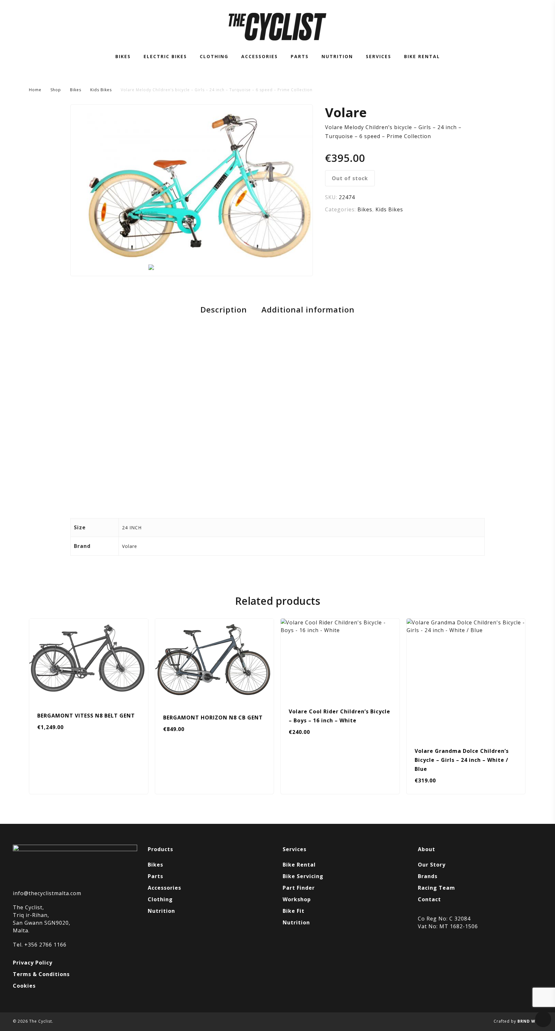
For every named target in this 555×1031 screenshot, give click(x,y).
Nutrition (161, 910)
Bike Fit (293, 910)
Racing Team (436, 887)
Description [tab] (223, 309)
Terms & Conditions (41, 974)
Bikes (75, 90)
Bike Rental (299, 864)
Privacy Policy (32, 962)
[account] (522, 26)
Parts (155, 876)
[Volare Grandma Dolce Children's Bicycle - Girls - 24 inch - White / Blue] (466, 678)
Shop (55, 90)
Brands (427, 876)
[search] (505, 26)
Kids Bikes (101, 90)
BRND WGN (529, 1021)
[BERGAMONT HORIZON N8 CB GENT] (214, 661)
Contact (429, 899)
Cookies (24, 985)
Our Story (431, 864)
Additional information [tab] (308, 309)
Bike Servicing (303, 876)
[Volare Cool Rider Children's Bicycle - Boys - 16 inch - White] (340, 658)
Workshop (297, 899)
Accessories (164, 887)
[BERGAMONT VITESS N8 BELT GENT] (88, 660)
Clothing (160, 899)
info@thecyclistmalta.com (47, 893)
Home (35, 90)
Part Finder (299, 887)
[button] (307, 786)
